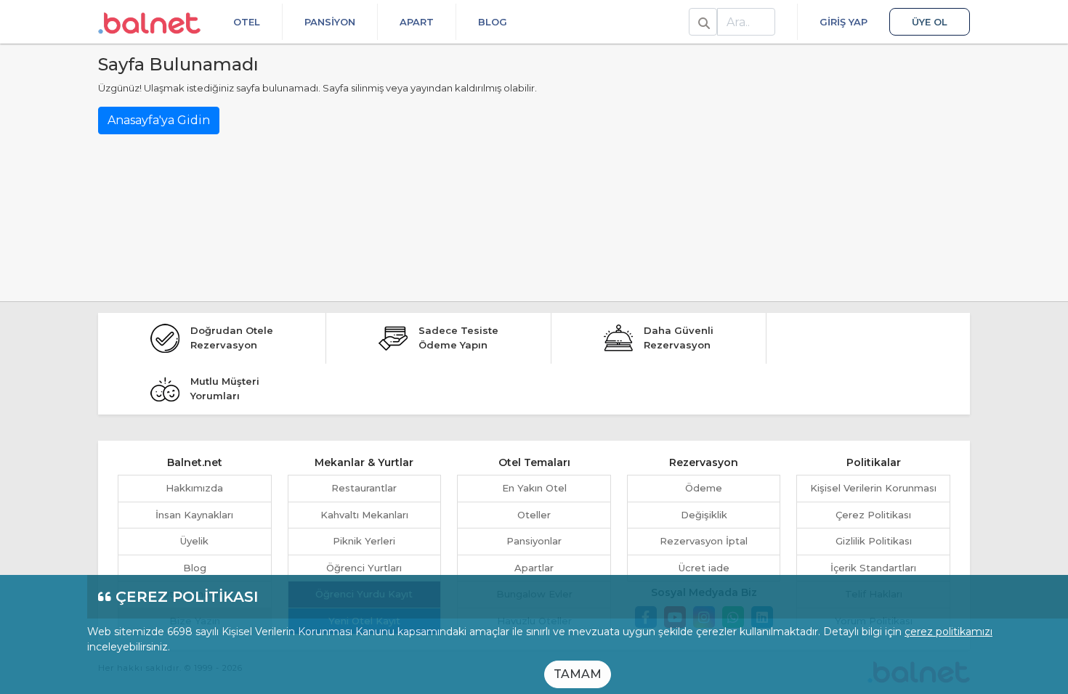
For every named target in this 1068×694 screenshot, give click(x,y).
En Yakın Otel (534, 488)
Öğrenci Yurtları (364, 567)
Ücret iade (704, 567)
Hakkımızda (194, 488)
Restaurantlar (364, 488)
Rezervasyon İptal (704, 541)
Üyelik (194, 541)
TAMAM (578, 674)
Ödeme (703, 488)
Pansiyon (329, 22)
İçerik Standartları (873, 567)
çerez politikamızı (948, 631)
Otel (246, 22)
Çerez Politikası (873, 514)
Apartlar (534, 567)
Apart (417, 22)
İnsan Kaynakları (194, 514)
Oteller (534, 514)
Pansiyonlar (534, 541)
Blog (492, 22)
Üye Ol (929, 22)
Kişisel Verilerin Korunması (873, 488)
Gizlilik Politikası (874, 541)
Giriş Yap (843, 22)
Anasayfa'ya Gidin (159, 120)
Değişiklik (704, 514)
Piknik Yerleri (364, 541)
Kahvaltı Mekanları (364, 514)
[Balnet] (149, 22)
